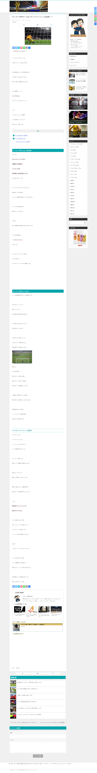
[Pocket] (95, 16)
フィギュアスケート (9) (76, 168)
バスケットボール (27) (75, 159)
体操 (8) (72, 180)
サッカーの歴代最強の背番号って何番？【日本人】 (19, 615)
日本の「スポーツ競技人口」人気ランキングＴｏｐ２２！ (81, 74)
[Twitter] (95, 10)
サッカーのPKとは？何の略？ (21, 135)
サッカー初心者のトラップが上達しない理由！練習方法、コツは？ (29, 708)
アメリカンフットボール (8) (76, 143)
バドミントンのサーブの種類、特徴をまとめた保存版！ (81, 81)
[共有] (95, 24)
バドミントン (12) (74, 162)
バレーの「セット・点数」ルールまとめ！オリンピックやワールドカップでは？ (81, 87)
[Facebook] (95, 8)
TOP (26, 763)
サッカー (14, 22)
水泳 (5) (72, 195)
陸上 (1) (72, 210)
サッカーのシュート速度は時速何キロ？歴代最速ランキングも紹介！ (31, 615)
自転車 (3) (73, 201)
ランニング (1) (74, 174)
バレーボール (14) (74, 165)
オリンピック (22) (74, 146)
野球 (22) (73, 207)
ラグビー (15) (73, 171)
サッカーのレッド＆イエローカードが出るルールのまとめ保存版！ (29, 714)
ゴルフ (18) (73, 150)
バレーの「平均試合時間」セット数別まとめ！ (56, 615)
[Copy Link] (95, 21)
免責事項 (72, 59)
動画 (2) (72, 183)
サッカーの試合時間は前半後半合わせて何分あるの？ (27, 701)
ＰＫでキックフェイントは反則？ (23, 141)
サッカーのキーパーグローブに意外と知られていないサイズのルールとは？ (24, 722)
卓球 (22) (73, 186)
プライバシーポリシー (75, 62)
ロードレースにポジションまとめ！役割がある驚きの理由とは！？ (43, 615)
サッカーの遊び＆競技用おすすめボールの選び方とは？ (27, 688)
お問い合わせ (73, 56)
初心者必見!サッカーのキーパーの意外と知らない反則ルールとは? (29, 682)
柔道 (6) (72, 192)
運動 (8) (72, 204)
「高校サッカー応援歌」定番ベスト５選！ (25, 695)
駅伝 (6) (72, 213)
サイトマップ (73, 65)
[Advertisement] (38, 276)
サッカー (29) (73, 153)
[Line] (95, 18)
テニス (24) (73, 156)
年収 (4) (72, 189)
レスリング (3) (74, 177)
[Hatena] (95, 13)
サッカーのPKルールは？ (20, 138)
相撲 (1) (72, 198)
